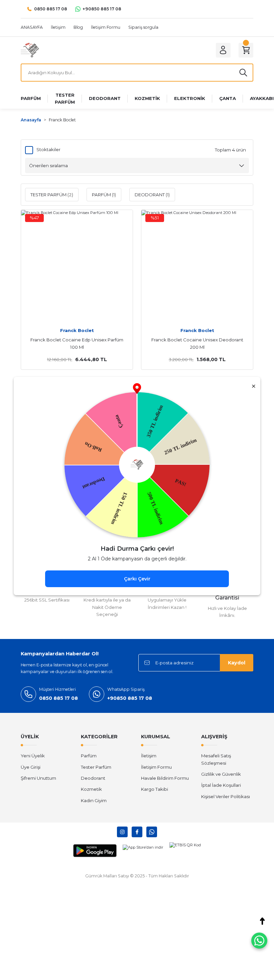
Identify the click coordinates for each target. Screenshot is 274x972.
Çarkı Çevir (137, 579)
